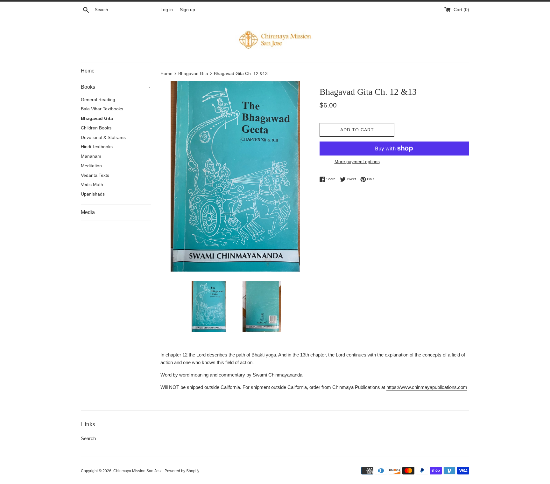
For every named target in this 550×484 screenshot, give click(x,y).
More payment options (357, 161)
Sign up (187, 9)
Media (88, 212)
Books (115, 87)
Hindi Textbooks (97, 146)
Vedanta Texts (95, 175)
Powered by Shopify (182, 471)
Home (88, 70)
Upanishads (93, 194)
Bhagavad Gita (97, 118)
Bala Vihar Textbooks (102, 109)
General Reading (98, 99)
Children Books (96, 128)
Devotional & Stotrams (103, 137)
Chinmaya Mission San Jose (138, 471)
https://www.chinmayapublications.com (426, 387)
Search (88, 438)
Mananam (91, 156)
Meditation (91, 165)
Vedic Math (92, 184)
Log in (166, 9)
